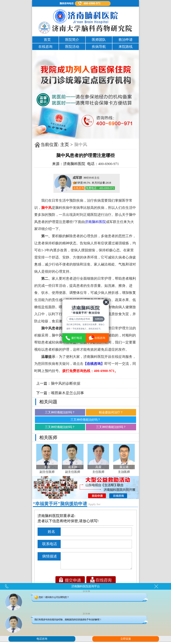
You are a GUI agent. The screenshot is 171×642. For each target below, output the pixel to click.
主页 (64, 144)
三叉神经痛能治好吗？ (60, 412)
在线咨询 (78, 188)
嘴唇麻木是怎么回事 (67, 393)
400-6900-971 (92, 3)
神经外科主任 (86, 177)
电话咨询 (42, 638)
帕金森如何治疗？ (111, 412)
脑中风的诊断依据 (65, 383)
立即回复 (125, 638)
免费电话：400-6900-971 (100, 188)
